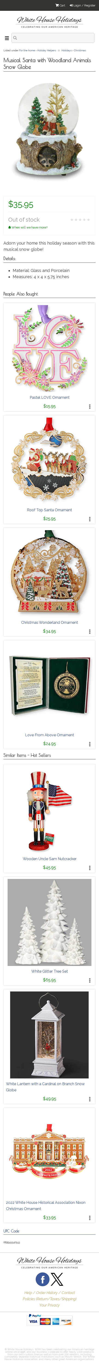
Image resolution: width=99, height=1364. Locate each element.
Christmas (80, 50)
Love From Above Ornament (49, 735)
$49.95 (49, 1098)
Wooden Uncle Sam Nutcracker (49, 859)
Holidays (66, 50)
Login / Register (84, 5)
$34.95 (49, 631)
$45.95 (49, 867)
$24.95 (49, 743)
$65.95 (49, 979)
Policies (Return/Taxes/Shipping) (49, 1299)
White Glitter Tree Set (49, 971)
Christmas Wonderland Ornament (49, 622)
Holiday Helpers (46, 50)
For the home (27, 50)
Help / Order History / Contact (49, 1293)
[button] (15, 1338)
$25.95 (49, 518)
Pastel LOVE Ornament (50, 397)
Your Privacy (49, 1305)
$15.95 (50, 406)
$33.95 (49, 1217)
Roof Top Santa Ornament (49, 510)
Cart (62, 5)
